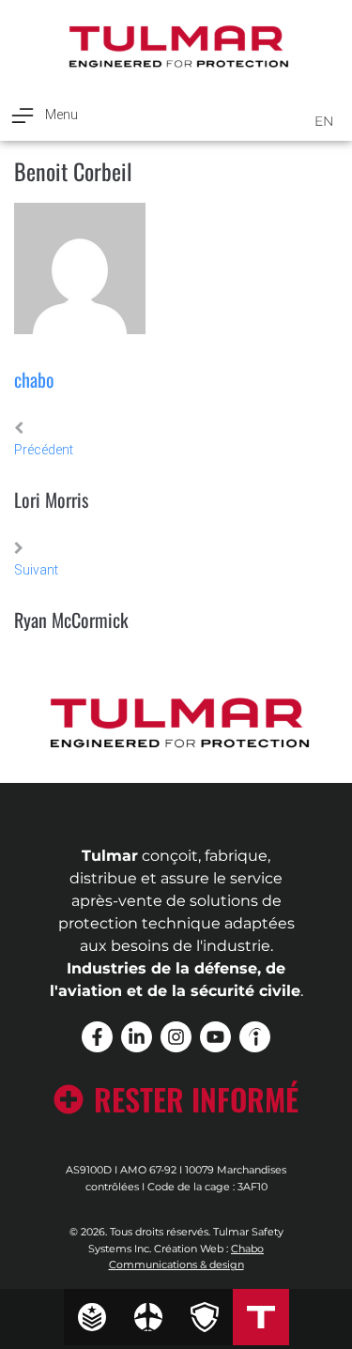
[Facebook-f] (97, 1036)
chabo (34, 379)
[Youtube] (215, 1036)
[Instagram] (176, 1036)
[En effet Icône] (254, 1036)
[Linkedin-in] (136, 1036)
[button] (43, 115)
